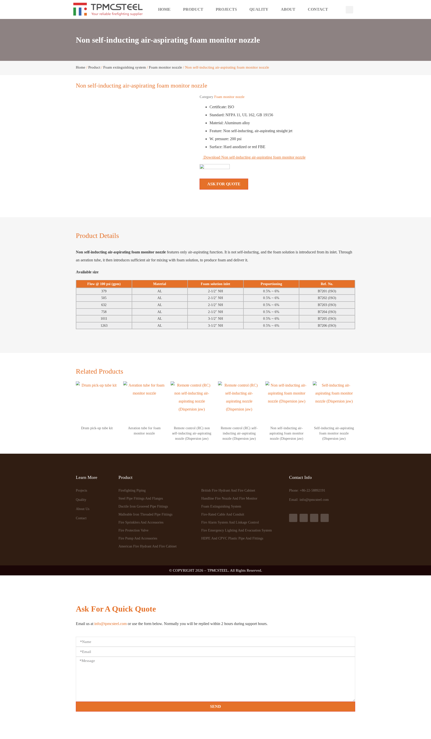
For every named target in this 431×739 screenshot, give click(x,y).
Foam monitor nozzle (165, 67)
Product (94, 67)
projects (226, 9)
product (193, 9)
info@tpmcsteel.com (110, 624)
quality (258, 9)
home (164, 9)
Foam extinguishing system (124, 67)
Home (80, 67)
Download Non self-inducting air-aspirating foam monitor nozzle (254, 157)
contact (318, 9)
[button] (349, 9)
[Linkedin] (304, 518)
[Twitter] (325, 518)
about (288, 9)
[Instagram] (314, 518)
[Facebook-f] (293, 518)
